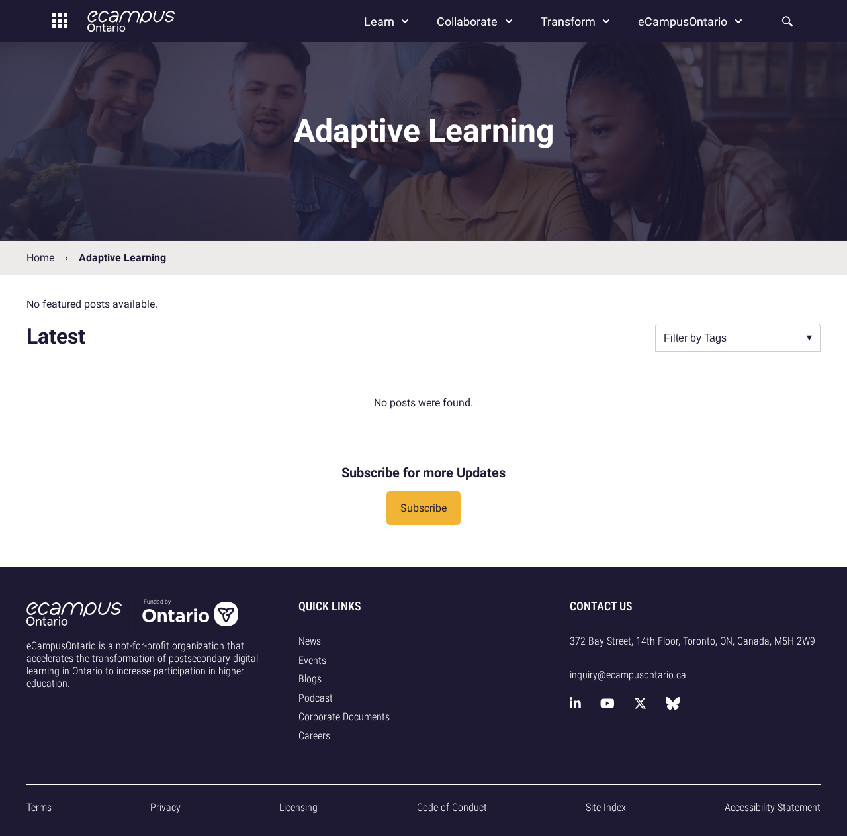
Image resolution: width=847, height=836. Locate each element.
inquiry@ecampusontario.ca (628, 675)
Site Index (606, 807)
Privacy (165, 807)
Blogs (310, 679)
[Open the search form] (786, 21)
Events (312, 660)
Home (40, 258)
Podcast (315, 698)
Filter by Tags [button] (695, 338)
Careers (314, 735)
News (309, 641)
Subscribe (423, 508)
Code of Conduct (452, 807)
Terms (39, 807)
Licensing (298, 807)
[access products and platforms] (59, 21)
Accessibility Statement (773, 807)
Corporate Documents (344, 716)
